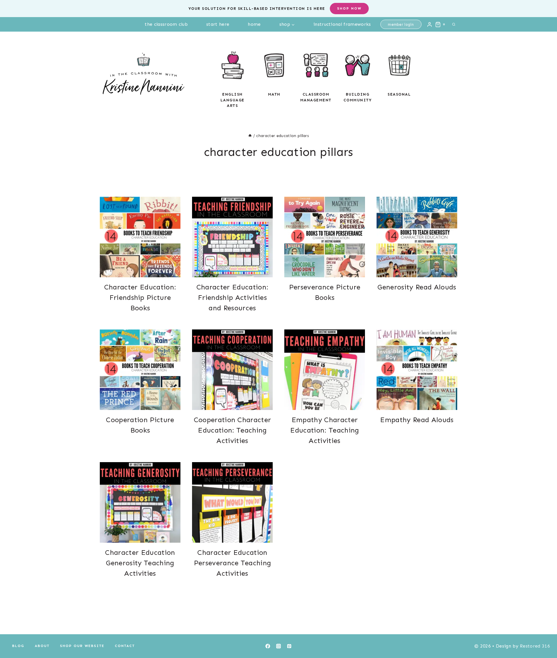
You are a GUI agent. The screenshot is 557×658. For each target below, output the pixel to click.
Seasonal (399, 94)
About (42, 646)
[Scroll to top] (543, 636)
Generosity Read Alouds (416, 287)
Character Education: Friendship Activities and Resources (232, 297)
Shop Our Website (82, 646)
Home (254, 24)
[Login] (429, 24)
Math (274, 94)
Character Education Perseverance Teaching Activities (232, 562)
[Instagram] (278, 646)
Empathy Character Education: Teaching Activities (324, 430)
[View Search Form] (453, 24)
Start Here (217, 24)
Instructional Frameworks (342, 24)
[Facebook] (267, 646)
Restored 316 (535, 646)
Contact (125, 646)
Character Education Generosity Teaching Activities (140, 562)
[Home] (250, 135)
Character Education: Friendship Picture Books (140, 297)
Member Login (401, 24)
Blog (18, 646)
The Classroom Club (166, 24)
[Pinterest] (289, 646)
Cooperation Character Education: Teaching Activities (232, 430)
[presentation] (140, 237)
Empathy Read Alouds (416, 419)
